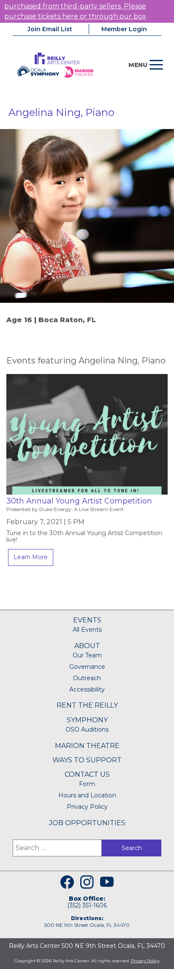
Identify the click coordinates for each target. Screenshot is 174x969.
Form (87, 784)
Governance (87, 666)
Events (87, 620)
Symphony (87, 720)
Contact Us (87, 774)
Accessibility (87, 689)
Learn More (31, 557)
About (87, 646)
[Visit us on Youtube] (107, 882)
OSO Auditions (87, 729)
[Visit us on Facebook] (67, 882)
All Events (87, 629)
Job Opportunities (87, 823)
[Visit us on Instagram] (87, 882)
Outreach (87, 678)
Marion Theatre (87, 746)
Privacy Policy (87, 806)
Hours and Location (87, 795)
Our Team (87, 655)
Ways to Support (87, 760)
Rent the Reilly (87, 705)
